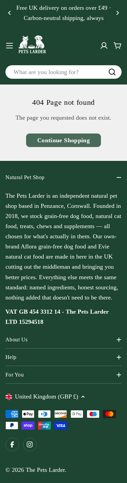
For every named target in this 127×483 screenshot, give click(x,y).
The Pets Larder (45, 469)
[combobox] (63, 72)
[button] (9, 13)
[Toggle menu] (9, 46)
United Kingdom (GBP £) (46, 396)
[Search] (112, 72)
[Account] (104, 46)
